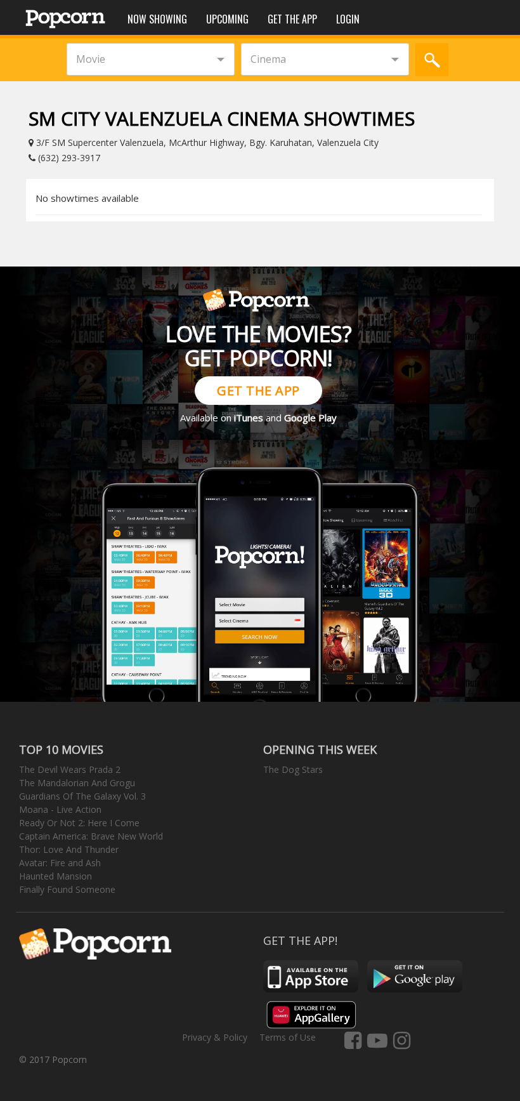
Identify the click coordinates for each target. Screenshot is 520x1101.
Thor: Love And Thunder (69, 849)
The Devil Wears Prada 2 (69, 769)
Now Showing (157, 19)
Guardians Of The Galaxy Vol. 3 (82, 796)
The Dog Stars (293, 769)
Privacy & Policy (214, 1037)
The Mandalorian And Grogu (77, 783)
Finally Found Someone (67, 889)
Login (348, 19)
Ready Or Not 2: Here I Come (79, 823)
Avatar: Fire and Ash (60, 863)
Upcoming (227, 19)
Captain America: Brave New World (91, 836)
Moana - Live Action (60, 809)
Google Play (310, 417)
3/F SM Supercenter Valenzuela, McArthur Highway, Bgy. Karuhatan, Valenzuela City (206, 142)
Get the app (292, 19)
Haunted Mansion (55, 876)
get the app (258, 390)
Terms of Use (287, 1037)
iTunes (248, 417)
